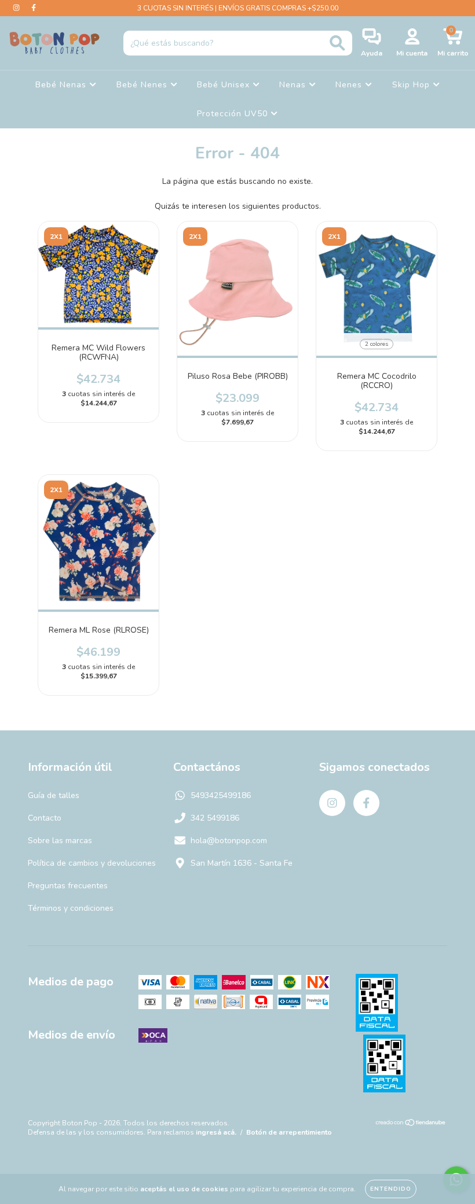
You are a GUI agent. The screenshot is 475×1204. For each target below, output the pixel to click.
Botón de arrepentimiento (289, 1132)
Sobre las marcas (60, 840)
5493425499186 (221, 795)
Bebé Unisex (225, 84)
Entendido (390, 1189)
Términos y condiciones (71, 908)
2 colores (376, 344)
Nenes (350, 84)
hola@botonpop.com (229, 840)
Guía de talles (53, 795)
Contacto (44, 817)
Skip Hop (412, 84)
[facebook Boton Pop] (33, 7)
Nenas (294, 84)
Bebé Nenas (62, 84)
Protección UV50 (234, 113)
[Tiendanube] (411, 1124)
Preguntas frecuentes (68, 885)
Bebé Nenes (143, 84)
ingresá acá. (216, 1132)
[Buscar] (337, 43)
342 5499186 (215, 817)
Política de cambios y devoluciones (92, 863)
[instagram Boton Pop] (17, 7)
